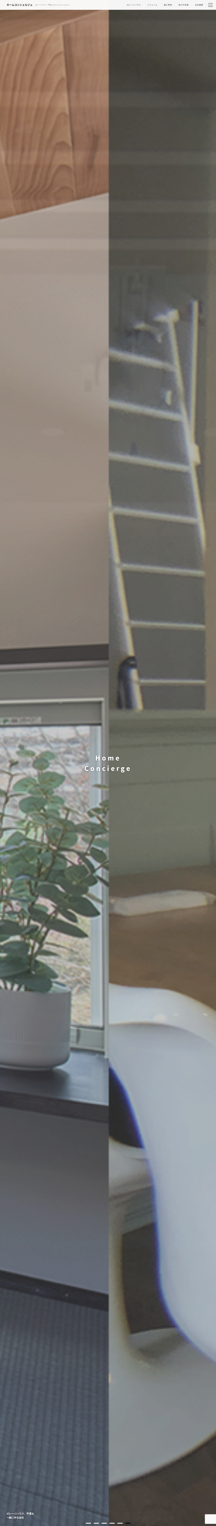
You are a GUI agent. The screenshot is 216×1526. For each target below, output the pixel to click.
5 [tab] (120, 1523)
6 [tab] (127, 1523)
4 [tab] (112, 1523)
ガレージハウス (134, 5)
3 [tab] (104, 1523)
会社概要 (199, 5)
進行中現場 (183, 5)
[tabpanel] (108, 763)
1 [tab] (88, 1523)
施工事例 (168, 5)
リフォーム (152, 5)
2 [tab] (96, 1523)
